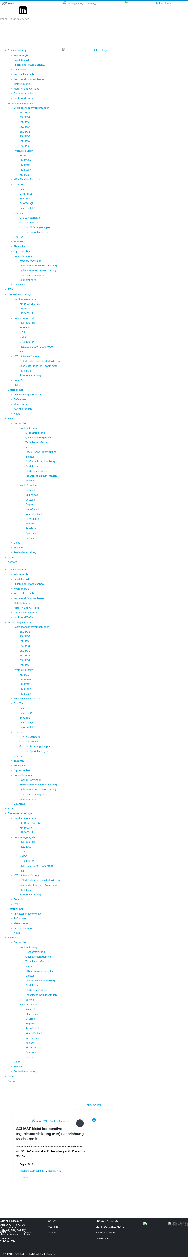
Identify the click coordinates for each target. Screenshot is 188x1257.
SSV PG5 (24, 131)
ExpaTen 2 (25, 193)
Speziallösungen (23, 255)
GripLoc (18, 212)
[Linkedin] (158, 1238)
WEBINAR (53, 1227)
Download (19, 284)
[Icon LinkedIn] (23, 10)
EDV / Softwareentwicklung (41, 451)
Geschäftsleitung (35, 432)
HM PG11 (25, 165)
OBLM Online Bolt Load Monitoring (39, 361)
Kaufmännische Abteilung (40, 461)
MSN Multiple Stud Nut (27, 179)
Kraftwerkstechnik (24, 74)
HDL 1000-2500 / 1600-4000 (36, 346)
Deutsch (30, 499)
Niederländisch (34, 514)
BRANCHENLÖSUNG (107, 1221)
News (17, 413)
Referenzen (20, 399)
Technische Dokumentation (41, 475)
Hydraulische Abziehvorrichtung (37, 270)
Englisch (30, 504)
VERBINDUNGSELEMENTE (110, 1227)
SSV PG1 (24, 112)
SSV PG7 (24, 141)
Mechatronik (54, 1170)
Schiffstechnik (22, 59)
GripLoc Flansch (29, 222)
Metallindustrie (22, 83)
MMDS (23, 337)
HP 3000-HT (26, 308)
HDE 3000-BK (27, 322)
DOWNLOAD (102, 1238)
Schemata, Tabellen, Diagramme (38, 365)
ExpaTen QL (26, 203)
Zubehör (19, 380)
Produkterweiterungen (20, 294)
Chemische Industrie (25, 93)
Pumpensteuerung (30, 375)
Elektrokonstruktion (36, 470)
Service (29, 480)
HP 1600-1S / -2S (29, 303)
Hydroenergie (21, 69)
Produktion (31, 466)
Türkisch (30, 537)
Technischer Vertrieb (37, 442)
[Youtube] (13, 10)
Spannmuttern (27, 279)
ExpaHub (19, 241)
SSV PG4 (24, 126)
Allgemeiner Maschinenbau (29, 64)
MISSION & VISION (105, 1232)
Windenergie (21, 55)
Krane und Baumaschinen (29, 79)
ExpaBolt (24, 198)
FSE (21, 351)
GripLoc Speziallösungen (33, 232)
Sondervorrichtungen (31, 275)
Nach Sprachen (28, 485)
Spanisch (30, 533)
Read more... (24, 1177)
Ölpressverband (23, 251)
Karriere (12, 561)
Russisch (30, 528)
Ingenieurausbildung (30, 1170)
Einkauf (29, 456)
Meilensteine (21, 404)
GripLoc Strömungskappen (35, 227)
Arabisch (30, 490)
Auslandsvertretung (25, 552)
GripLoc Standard (29, 217)
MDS (22, 332)
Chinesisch (31, 494)
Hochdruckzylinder (30, 260)
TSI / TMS (25, 370)
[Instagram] (32, 10)
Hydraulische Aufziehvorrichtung (38, 265)
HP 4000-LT (26, 313)
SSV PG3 (24, 122)
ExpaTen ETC (27, 208)
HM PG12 (25, 169)
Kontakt (12, 418)
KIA (44, 1170)
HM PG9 (24, 155)
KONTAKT (53, 1221)
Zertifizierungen (23, 408)
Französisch (32, 509)
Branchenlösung (17, 50)
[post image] (51, 1120)
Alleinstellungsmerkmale (28, 394)
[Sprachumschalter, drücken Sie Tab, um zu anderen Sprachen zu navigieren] (20, 3)
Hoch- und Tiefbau (24, 98)
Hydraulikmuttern (23, 150)
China (17, 542)
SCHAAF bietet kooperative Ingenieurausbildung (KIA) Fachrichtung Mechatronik (50, 1133)
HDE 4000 (25, 327)
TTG (10, 289)
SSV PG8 (24, 145)
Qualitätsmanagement (38, 437)
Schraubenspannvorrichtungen (31, 107)
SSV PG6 (24, 136)
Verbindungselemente (20, 102)
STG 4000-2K (27, 341)
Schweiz (18, 547)
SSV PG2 (24, 117)
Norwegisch (32, 518)
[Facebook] (4, 10)
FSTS (17, 384)
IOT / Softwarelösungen (27, 356)
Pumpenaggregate (24, 318)
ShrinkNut (19, 246)
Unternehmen (16, 389)
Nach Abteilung (28, 427)
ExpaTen (19, 184)
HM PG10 (25, 160)
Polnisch (30, 523)
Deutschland (21, 423)
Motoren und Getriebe (26, 88)
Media (28, 447)
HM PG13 (25, 174)
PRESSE (52, 1232)
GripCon (18, 236)
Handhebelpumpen (25, 298)
